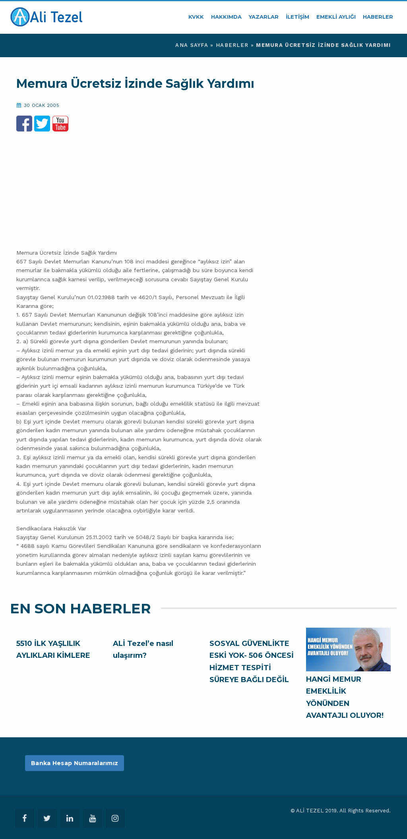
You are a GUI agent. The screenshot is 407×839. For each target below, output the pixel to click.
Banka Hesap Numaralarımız (74, 763)
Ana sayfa (191, 45)
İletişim (297, 17)
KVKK (196, 17)
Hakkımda (226, 17)
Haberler (378, 17)
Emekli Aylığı (336, 17)
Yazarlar (264, 17)
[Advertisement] (139, 187)
